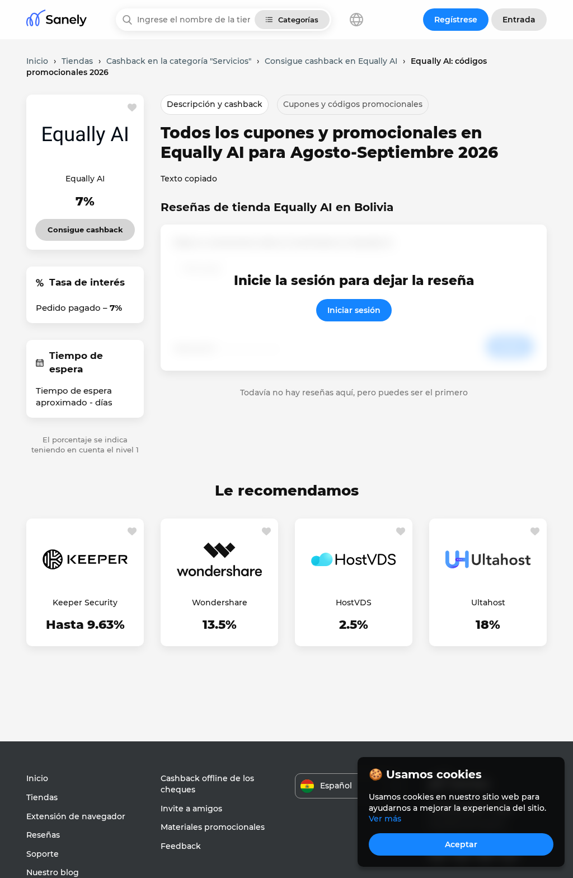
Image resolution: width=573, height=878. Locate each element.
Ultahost (488, 602)
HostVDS (354, 602)
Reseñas (43, 835)
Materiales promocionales (213, 827)
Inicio (37, 778)
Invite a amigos (191, 809)
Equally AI (85, 179)
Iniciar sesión (354, 310)
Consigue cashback (85, 226)
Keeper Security (85, 602)
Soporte (42, 854)
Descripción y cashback (214, 104)
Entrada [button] (519, 20)
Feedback (181, 846)
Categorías (298, 19)
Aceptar (461, 844)
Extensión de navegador (75, 816)
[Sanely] (56, 20)
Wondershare (219, 602)
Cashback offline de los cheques (207, 784)
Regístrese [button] (455, 20)
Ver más (385, 819)
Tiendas (42, 797)
